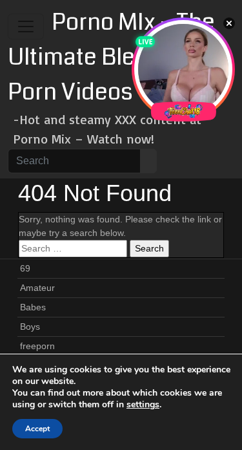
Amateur (37, 288)
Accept (37, 428)
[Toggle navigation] (26, 26)
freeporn (37, 346)
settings (142, 405)
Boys (30, 326)
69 (25, 268)
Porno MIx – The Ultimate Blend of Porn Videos (111, 57)
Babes (33, 307)
